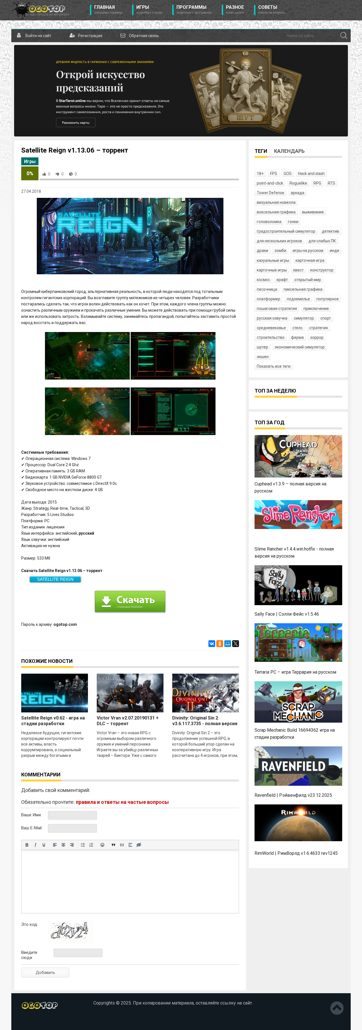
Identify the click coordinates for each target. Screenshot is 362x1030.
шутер (262, 347)
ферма (297, 337)
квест (298, 270)
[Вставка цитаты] (113, 845)
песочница (267, 289)
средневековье (271, 328)
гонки (293, 221)
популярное (327, 299)
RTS (331, 183)
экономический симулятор (300, 347)
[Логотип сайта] (40, 10)
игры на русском (308, 250)
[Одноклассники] (219, 643)
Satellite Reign (55, 579)
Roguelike (298, 183)
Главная (108, 9)
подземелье (298, 299)
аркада (297, 192)
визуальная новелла (276, 202)
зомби (280, 250)
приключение (316, 308)
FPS (273, 173)
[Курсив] (35, 845)
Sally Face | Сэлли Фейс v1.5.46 (287, 614)
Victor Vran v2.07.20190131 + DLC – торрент (128, 720)
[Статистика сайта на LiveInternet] (33, 1021)
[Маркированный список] (83, 845)
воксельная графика (276, 212)
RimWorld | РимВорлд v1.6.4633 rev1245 (296, 853)
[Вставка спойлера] (130, 845)
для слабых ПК (322, 241)
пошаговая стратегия (277, 308)
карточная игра (310, 260)
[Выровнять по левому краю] (55, 845)
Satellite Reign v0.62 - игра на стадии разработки (53, 720)
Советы (271, 9)
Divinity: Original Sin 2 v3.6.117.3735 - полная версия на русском (204, 723)
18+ (260, 173)
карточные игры (272, 270)
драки (262, 250)
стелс (297, 328)
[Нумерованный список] (91, 845)
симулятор (304, 318)
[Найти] (343, 35)
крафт (282, 279)
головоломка (269, 221)
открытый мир (307, 279)
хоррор (317, 337)
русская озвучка (272, 318)
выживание (313, 212)
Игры (149, 9)
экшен (263, 356)
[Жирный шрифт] (27, 845)
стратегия (318, 328)
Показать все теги (273, 366)
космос (263, 279)
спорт (325, 318)
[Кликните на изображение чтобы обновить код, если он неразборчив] (70, 941)
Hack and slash (311, 173)
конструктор (321, 270)
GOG (288, 173)
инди (334, 250)
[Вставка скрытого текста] (139, 845)
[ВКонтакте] (211, 643)
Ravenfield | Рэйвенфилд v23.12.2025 (293, 795)
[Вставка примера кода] (122, 845)
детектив (330, 231)
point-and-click (270, 183)
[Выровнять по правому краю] (72, 845)
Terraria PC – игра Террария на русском (295, 672)
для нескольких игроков (279, 241)
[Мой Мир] (227, 643)
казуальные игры (273, 260)
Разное (235, 9)
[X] (235, 643)
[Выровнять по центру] (63, 845)
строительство (271, 337)
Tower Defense (270, 192)
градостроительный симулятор (286, 231)
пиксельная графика (303, 289)
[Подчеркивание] (44, 845)
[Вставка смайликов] (102, 845)
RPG (317, 183)
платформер (268, 299)
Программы (194, 9)
